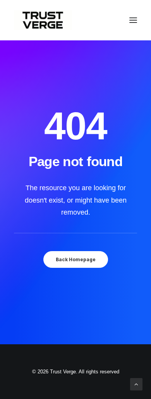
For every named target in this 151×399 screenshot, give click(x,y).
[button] (133, 20)
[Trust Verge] (43, 20)
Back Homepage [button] (76, 259)
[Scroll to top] (136, 383)
